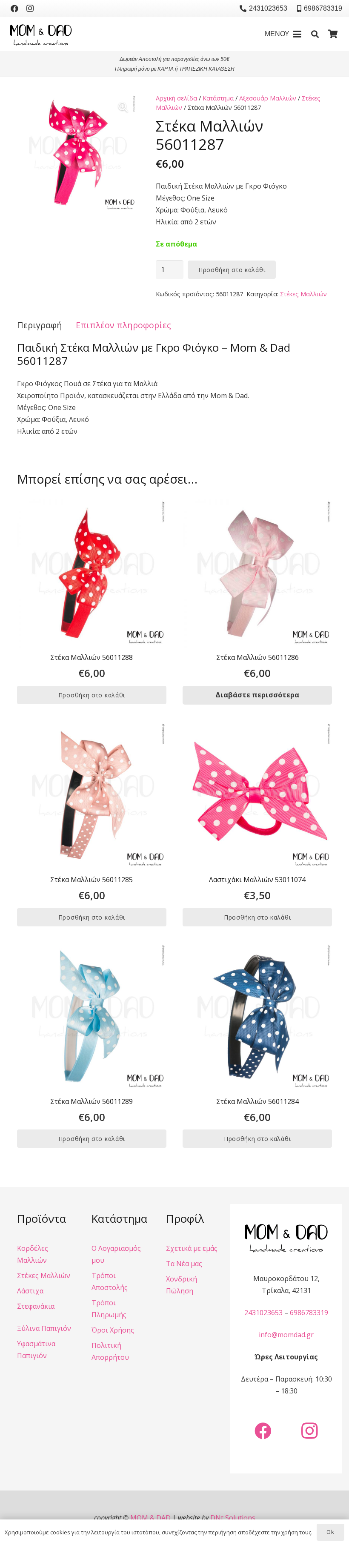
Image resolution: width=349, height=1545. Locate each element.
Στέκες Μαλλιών (303, 294)
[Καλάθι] (332, 34)
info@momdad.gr (286, 1334)
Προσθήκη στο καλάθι (231, 270)
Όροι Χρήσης (113, 1330)
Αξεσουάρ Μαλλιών (267, 98)
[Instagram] (29, 8)
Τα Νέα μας (184, 1263)
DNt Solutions (232, 1517)
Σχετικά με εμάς (191, 1248)
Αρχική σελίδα (176, 98)
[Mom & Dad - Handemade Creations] (41, 34)
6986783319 (309, 1312)
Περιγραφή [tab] (39, 325)
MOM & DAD (150, 1517)
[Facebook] (14, 8)
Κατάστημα (218, 98)
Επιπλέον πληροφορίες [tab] (123, 325)
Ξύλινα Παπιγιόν (44, 1328)
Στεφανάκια (35, 1306)
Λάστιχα (30, 1291)
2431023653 (263, 1312)
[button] (283, 34)
